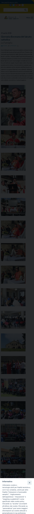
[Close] (29, 483)
